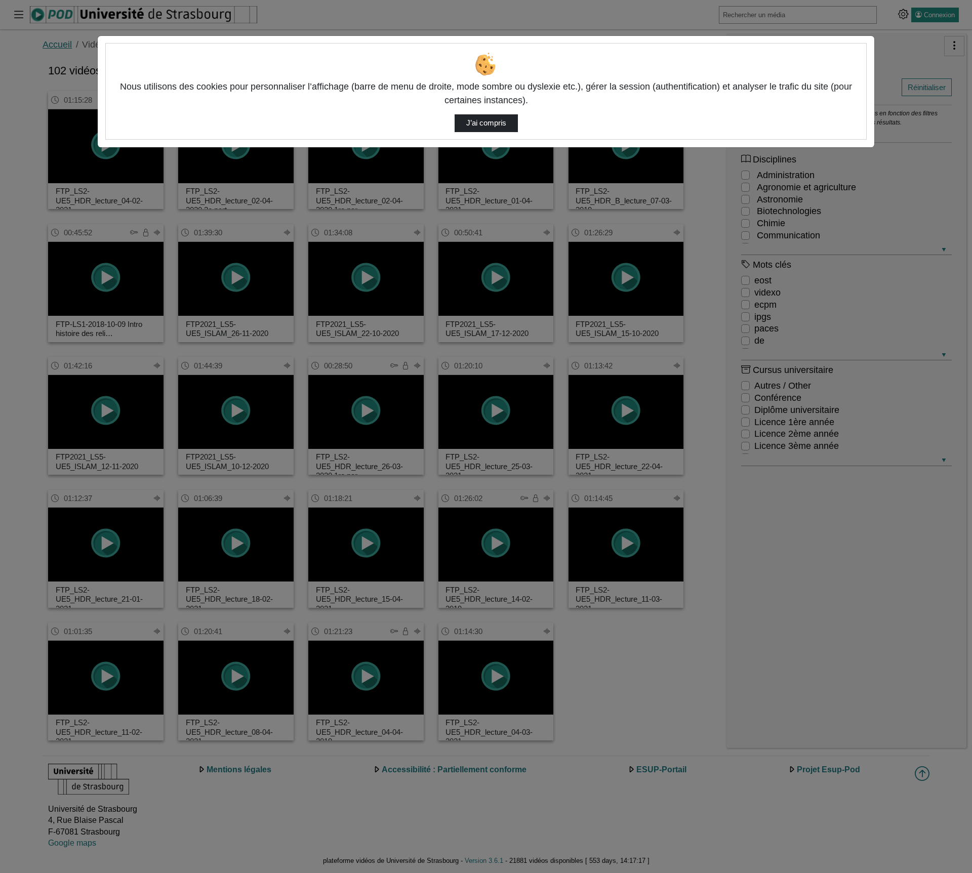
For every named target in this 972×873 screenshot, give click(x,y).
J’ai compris (486, 123)
